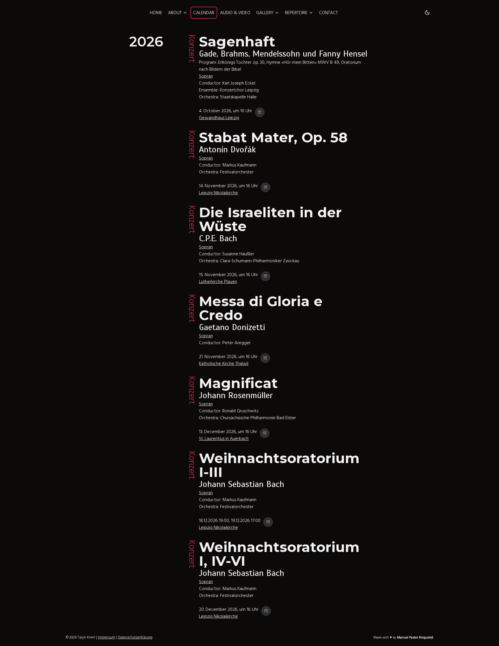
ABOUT (175, 13)
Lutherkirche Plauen (218, 281)
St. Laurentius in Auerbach (224, 438)
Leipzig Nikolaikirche (218, 193)
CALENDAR (203, 13)
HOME (156, 13)
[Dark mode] (427, 12)
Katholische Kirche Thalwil (223, 363)
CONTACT (328, 13)
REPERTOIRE (296, 13)
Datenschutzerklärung (135, 637)
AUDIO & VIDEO (235, 13)
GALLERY (264, 13)
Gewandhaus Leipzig (219, 118)
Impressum (106, 637)
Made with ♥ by (403, 637)
